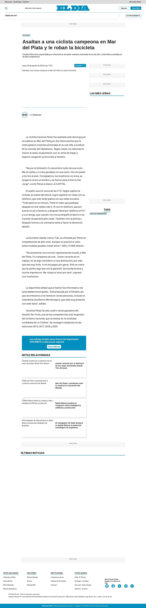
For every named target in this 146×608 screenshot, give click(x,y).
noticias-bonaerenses (98, 213)
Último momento (133, 16)
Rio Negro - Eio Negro (82, 581)
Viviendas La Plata (9, 577)
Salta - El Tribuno (80, 577)
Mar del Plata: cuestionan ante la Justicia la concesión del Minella (69, 385)
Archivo (29, 581)
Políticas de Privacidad (58, 581)
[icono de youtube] (107, 586)
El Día (15, 594)
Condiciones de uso (57, 577)
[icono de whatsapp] (132, 586)
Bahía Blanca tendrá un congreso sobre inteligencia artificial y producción (68, 405)
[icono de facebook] (113, 586)
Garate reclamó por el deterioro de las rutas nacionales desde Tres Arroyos (69, 365)
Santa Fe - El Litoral (81, 589)
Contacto (54, 585)
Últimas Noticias (32, 577)
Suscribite (135, 8)
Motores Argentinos (10, 589)
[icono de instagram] (126, 586)
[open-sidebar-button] (6, 8)
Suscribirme (54, 346)
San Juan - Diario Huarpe (83, 585)
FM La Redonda (8, 585)
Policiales (26, 35)
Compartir (78, 65)
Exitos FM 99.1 (8, 581)
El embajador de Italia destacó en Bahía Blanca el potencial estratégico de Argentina (69, 425)
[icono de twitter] (119, 586)
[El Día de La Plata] (73, 8)
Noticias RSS (31, 585)
